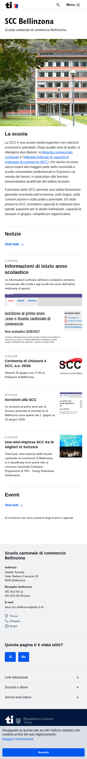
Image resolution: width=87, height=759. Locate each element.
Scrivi (13, 626)
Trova (13, 616)
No (23, 657)
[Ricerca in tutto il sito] (58, 5)
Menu (70, 4)
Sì (10, 657)
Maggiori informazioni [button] (17, 739)
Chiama (15, 621)
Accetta (43, 752)
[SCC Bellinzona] (11, 4)
